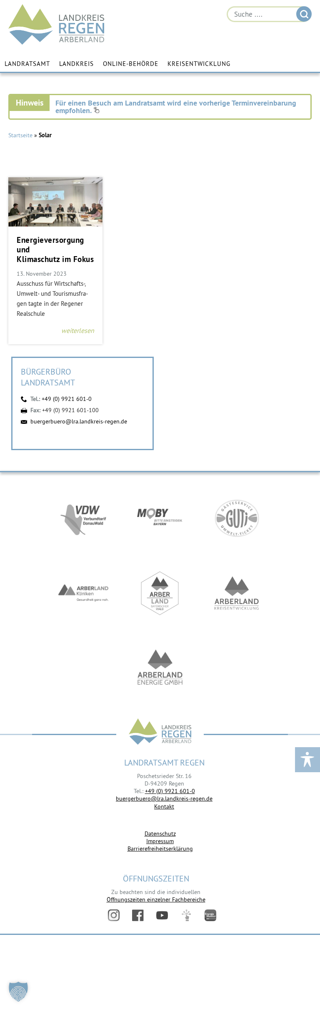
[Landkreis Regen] (160, 732)
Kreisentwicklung (199, 64)
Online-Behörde (130, 64)
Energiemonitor (210, 915)
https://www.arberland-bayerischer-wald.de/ (160, 593)
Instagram (114, 915)
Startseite (20, 135)
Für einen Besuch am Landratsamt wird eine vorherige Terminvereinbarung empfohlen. (175, 106)
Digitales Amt (186, 915)
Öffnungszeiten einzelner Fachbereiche (156, 899)
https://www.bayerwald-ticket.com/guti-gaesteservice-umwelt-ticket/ (237, 518)
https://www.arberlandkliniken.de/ (83, 593)
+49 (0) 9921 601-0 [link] (170, 791)
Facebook (138, 915)
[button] (18, 991)
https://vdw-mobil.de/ (83, 518)
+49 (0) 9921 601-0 (67, 399)
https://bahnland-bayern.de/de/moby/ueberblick (160, 518)
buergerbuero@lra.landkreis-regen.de (78, 421)
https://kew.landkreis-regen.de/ (237, 593)
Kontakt (164, 806)
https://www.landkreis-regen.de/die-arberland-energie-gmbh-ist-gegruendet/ (160, 668)
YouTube (162, 915)
